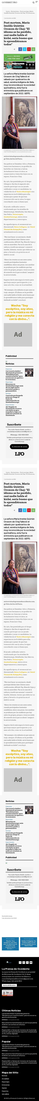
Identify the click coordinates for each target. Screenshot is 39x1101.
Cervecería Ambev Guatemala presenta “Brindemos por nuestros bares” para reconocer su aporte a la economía (14, 375)
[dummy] (19, 335)
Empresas (9, 369)
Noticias (8, 393)
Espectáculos (10, 404)
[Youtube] (31, 962)
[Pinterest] (29, 49)
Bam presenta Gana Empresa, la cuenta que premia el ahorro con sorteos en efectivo (19, 1023)
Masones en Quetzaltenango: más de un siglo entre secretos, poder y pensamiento (14, 387)
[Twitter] (25, 49)
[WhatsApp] (33, 49)
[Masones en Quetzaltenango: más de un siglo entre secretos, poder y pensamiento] (29, 385)
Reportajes (9, 382)
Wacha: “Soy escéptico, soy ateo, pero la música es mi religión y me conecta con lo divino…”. (19, 312)
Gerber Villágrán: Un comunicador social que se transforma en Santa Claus (28, 943)
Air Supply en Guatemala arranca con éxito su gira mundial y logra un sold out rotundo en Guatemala (14, 411)
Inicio (8, 11)
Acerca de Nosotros (9, 985)
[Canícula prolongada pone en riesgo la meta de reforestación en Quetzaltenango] (29, 397)
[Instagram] (23, 962)
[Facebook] (20, 49)
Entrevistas (15, 11)
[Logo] (12, 962)
